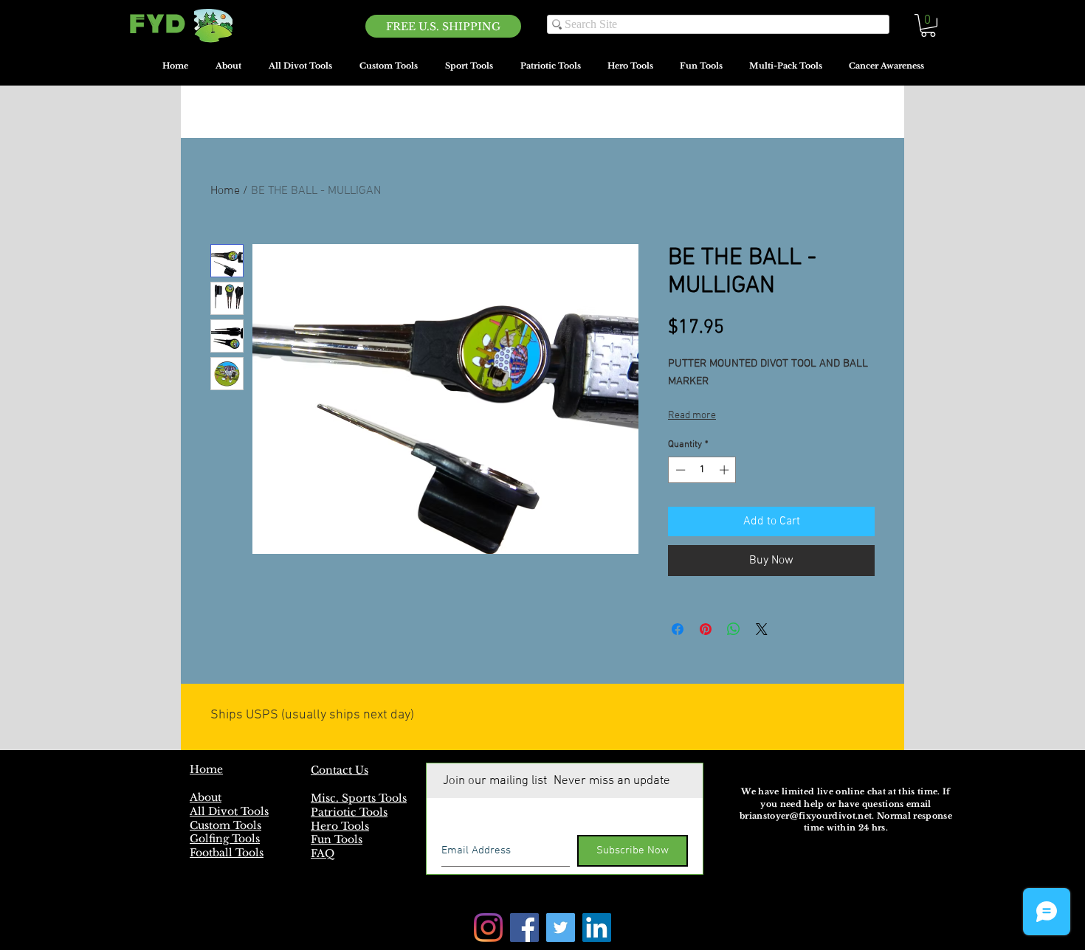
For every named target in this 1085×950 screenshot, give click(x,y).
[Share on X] (762, 629)
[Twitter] (560, 927)
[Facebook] (524, 927)
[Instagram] (488, 927)
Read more (692, 415)
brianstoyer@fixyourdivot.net (806, 816)
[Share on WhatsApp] (734, 629)
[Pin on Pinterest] (705, 629)
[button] (928, 25)
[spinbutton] (702, 469)
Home (225, 191)
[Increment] (725, 469)
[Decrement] (679, 469)
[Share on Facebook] (677, 629)
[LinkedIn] (596, 927)
